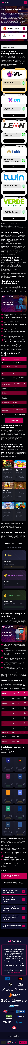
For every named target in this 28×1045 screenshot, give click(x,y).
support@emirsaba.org (15, 972)
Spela (14, 89)
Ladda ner (22, 1042)
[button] (14, 876)
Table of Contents (8, 47)
